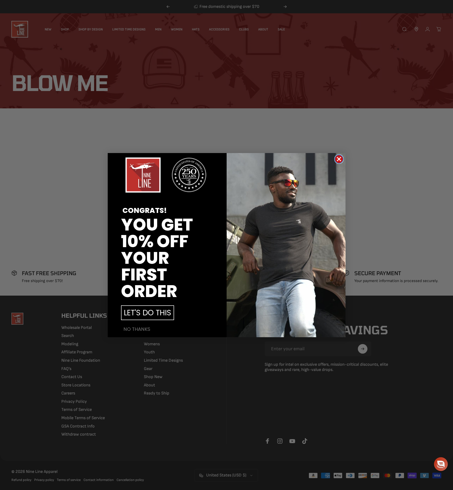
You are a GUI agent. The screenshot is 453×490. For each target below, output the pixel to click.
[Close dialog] (339, 159)
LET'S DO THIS (147, 312)
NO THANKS (136, 329)
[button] (441, 464)
